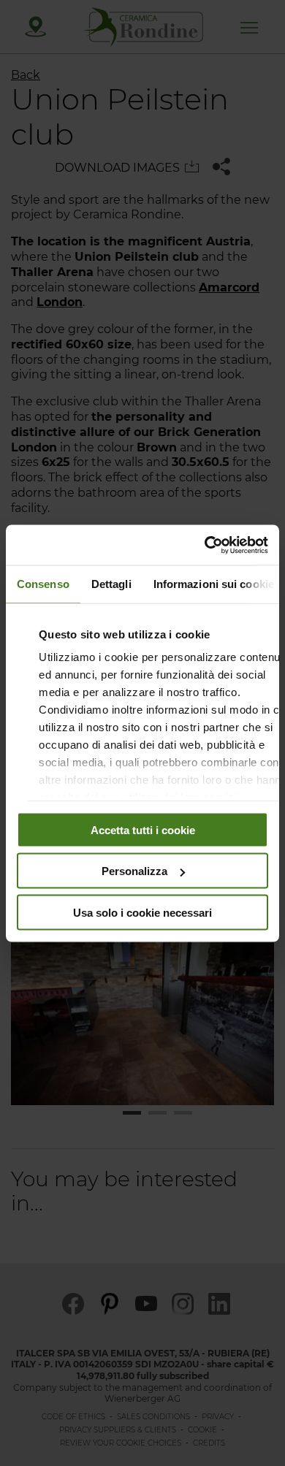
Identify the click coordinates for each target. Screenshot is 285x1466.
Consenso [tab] (43, 584)
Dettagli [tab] (111, 584)
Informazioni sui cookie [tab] (213, 584)
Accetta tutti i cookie (143, 829)
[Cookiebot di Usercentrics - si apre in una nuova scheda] (205, 544)
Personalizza (134, 871)
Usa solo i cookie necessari (142, 912)
